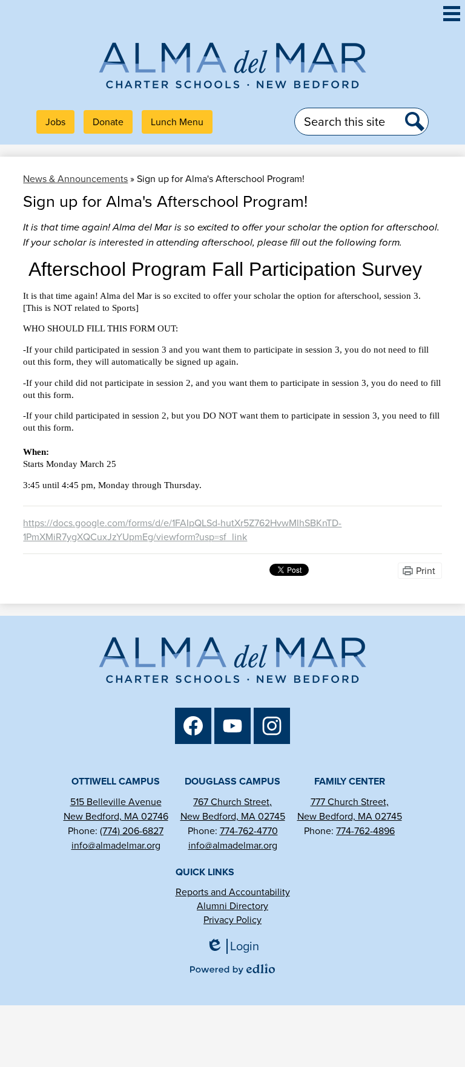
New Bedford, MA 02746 (116, 816)
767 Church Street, (232, 802)
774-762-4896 (365, 831)
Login (236, 946)
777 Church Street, (350, 802)
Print (425, 571)
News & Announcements (75, 179)
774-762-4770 (249, 831)
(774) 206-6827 (131, 831)
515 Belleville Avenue (116, 802)
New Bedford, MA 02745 (232, 816)
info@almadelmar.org (115, 845)
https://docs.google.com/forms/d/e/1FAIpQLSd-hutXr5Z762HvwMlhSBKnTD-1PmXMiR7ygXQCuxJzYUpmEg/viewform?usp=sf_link (182, 530)
